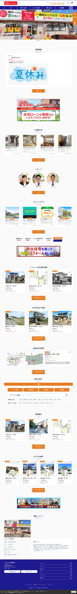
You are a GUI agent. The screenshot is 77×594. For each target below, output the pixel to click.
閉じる (73, 591)
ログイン (68, 3)
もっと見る (38, 192)
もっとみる (38, 159)
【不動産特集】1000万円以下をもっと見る (38, 338)
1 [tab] (36, 40)
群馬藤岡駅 (25, 399)
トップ (10, 8)
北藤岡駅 (34, 399)
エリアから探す (36, 8)
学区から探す (23, 8)
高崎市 (24, 402)
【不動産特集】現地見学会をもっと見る (38, 372)
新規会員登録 (58, 238)
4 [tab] (40, 40)
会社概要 (62, 8)
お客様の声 (42, 569)
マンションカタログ (28, 584)
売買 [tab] (38, 384)
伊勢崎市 (47, 402)
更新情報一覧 (38, 90)
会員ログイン (58, 240)
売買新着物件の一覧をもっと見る (38, 447)
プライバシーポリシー (42, 584)
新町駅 (20, 399)
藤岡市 (20, 402)
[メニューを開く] (71, 8)
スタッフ (41, 566)
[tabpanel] (38, 25)
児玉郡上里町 (35, 402)
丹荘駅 (42, 399)
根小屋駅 (58, 399)
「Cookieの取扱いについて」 (12, 592)
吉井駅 (39, 399)
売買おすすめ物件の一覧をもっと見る (38, 490)
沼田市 (51, 402)
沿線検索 (62, 389)
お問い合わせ (49, 8)
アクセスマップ (43, 574)
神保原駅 (30, 399)
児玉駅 (54, 399)
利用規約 (35, 584)
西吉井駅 (50, 399)
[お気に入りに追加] (23, 272)
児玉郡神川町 (41, 402)
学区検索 (46, 389)
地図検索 (31, 389)
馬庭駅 (46, 399)
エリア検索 (15, 389)
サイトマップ (50, 584)
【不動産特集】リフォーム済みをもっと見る (38, 298)
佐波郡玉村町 (29, 402)
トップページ (42, 563)
